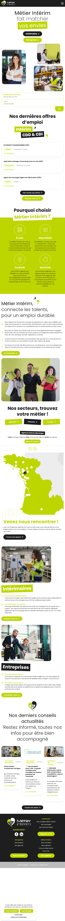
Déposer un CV (46, 834)
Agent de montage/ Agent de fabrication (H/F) (22, 177)
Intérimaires (31, 33)
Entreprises (31, 40)
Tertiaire (50, 422)
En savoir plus (9, 353)
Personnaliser (19, 915)
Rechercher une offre (12, 95)
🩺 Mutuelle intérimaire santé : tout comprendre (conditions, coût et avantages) (55, 772)
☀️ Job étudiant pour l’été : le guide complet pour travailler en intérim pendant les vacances (33, 771)
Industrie (31, 422)
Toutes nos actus (31, 807)
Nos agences (46, 856)
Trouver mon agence (13, 537)
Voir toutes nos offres (31, 193)
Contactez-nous (10, 695)
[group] (32, 437)
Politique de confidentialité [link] (19, 917)
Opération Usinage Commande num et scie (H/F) (23, 161)
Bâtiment (12, 422)
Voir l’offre (9, 154)
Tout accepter (11, 911)
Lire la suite (11, 786)
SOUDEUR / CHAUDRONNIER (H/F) (16, 145)
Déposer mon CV (31, 198)
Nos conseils (30, 761)
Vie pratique (50, 763)
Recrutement (9, 762)
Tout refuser (26, 911)
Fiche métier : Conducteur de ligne (12, 767)
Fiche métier (9, 761)
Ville (5, 102)
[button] (35, 448)
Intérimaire (51, 761)
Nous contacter (19, 856)
